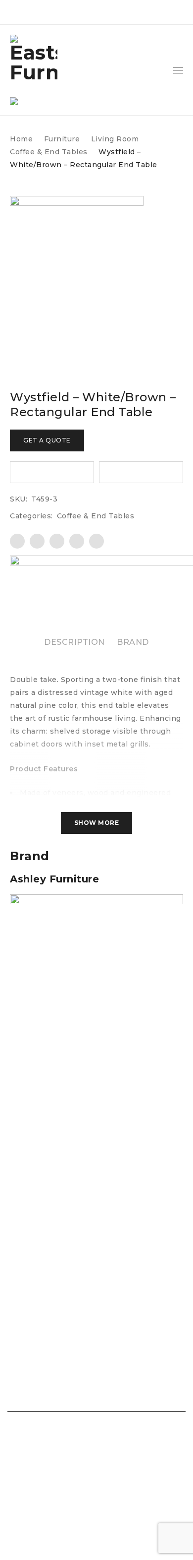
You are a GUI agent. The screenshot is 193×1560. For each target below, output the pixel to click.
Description (74, 642)
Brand (133, 642)
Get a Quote (47, 440)
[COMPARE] (141, 472)
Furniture (62, 138)
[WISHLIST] (52, 472)
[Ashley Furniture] (96, 900)
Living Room (115, 138)
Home (21, 138)
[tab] (74, 642)
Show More (96, 822)
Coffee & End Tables (49, 151)
